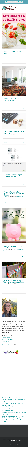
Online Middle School (7, 345)
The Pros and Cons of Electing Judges (11, 418)
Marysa (6, 54)
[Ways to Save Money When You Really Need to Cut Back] (14, 270)
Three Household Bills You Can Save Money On (12, 99)
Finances (17, 54)
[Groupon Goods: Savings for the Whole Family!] (14, 159)
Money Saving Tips (19, 177)
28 (23, 61)
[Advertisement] (14, 375)
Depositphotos (18, 440)
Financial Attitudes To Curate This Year (13, 132)
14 (23, 291)
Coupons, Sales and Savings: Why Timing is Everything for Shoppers (13, 193)
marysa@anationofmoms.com (9, 334)
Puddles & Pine (5, 341)
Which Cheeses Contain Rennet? (10, 396)
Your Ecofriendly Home (7, 339)
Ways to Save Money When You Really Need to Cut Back (13, 281)
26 (23, 256)
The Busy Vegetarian (7, 337)
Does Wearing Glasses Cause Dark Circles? (13, 416)
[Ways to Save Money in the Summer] (14, 31)
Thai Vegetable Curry (7, 410)
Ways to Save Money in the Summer (13, 52)
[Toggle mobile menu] (25, 6)
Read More (5, 61)
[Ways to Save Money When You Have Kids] (14, 225)
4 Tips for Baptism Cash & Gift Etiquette (12, 397)
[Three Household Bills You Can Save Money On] (14, 81)
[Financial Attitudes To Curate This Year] (14, 121)
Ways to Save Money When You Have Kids (13, 247)
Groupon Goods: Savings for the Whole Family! (13, 175)
